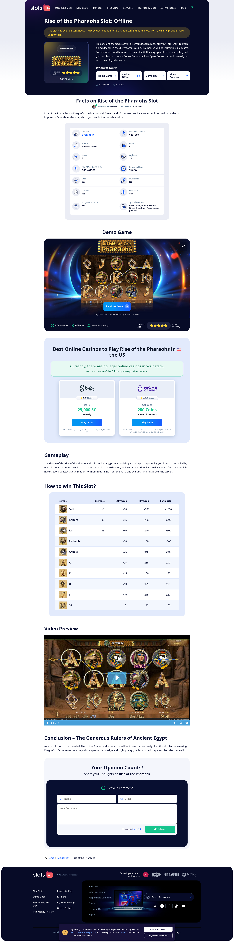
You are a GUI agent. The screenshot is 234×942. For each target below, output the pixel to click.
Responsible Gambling (100, 897)
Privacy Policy (137, 829)
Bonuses (98, 7)
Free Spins (112, 7)
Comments (104, 84)
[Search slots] (192, 7)
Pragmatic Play (64, 891)
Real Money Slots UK (43, 911)
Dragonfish (54, 34)
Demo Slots (82, 7)
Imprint (92, 914)
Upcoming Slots (63, 7)
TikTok (176, 906)
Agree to (133, 829)
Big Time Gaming (66, 902)
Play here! (87, 422)
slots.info (43, 874)
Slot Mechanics (168, 7)
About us (93, 886)
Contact (93, 903)
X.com (155, 906)
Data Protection (97, 891)
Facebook (169, 906)
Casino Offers (126, 76)
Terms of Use (95, 909)
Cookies (122, 932)
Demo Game (105, 75)
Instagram (162, 906)
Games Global (64, 908)
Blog (183, 7)
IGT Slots (61, 896)
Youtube (183, 906)
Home (51, 857)
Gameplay (151, 75)
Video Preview (174, 76)
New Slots (38, 891)
